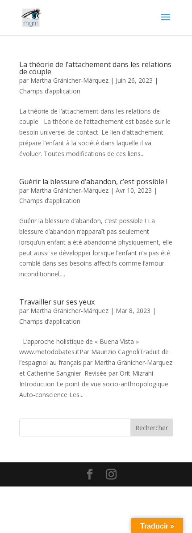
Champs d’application (49, 91)
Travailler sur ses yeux (57, 302)
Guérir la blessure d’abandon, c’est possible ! (93, 181)
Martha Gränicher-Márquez (69, 80)
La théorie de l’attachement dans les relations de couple (95, 67)
